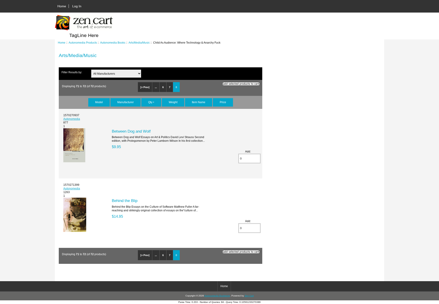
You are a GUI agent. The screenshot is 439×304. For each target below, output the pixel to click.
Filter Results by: (72, 72)
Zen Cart (249, 295)
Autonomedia (71, 118)
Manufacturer (125, 102)
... (156, 87)
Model (99, 102)
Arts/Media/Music (139, 42)
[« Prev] (145, 87)
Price (223, 102)
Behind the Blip (124, 200)
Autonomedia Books (112, 42)
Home (61, 6)
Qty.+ (151, 102)
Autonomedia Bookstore (217, 295)
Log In (76, 6)
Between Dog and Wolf (131, 131)
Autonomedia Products (83, 42)
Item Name (198, 102)
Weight (173, 102)
